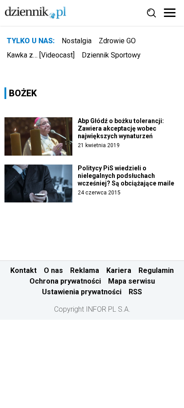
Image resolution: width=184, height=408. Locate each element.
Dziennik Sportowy (111, 55)
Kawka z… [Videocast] (41, 55)
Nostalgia (77, 41)
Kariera (118, 270)
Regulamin (156, 270)
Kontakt (23, 270)
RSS (135, 292)
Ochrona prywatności (65, 281)
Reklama (84, 270)
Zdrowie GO (117, 41)
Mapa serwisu (131, 281)
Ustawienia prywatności (81, 292)
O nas (53, 270)
